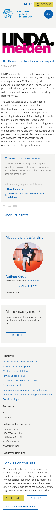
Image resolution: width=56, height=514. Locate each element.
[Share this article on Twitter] (4, 206)
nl (25, 4)
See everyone (12, 292)
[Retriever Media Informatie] (18, 14)
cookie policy (42, 490)
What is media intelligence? (17, 366)
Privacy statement (12, 385)
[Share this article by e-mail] (15, 206)
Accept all (13, 498)
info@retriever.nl (11, 441)
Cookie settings (11, 399)
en (30, 4)
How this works (15, 189)
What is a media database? (16, 371)
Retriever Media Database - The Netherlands (25, 390)
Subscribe (16, 335)
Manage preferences (20, 506)
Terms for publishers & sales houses (21, 380)
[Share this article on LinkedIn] (9, 206)
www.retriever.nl (11, 445)
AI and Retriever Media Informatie (20, 361)
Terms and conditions (14, 375)
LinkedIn (7, 417)
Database (46, 4)
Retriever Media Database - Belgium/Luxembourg (28, 394)
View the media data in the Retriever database (26, 195)
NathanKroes (28, 286)
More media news (16, 215)
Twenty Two (33, 280)
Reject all (37, 498)
